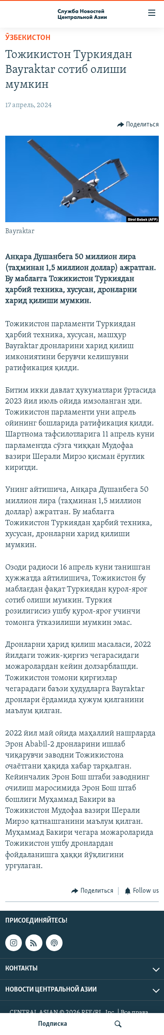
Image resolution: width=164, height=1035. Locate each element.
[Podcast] (54, 943)
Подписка (52, 1024)
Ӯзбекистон (27, 38)
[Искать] (118, 1024)
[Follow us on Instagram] (13, 943)
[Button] (138, 124)
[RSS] (33, 943)
